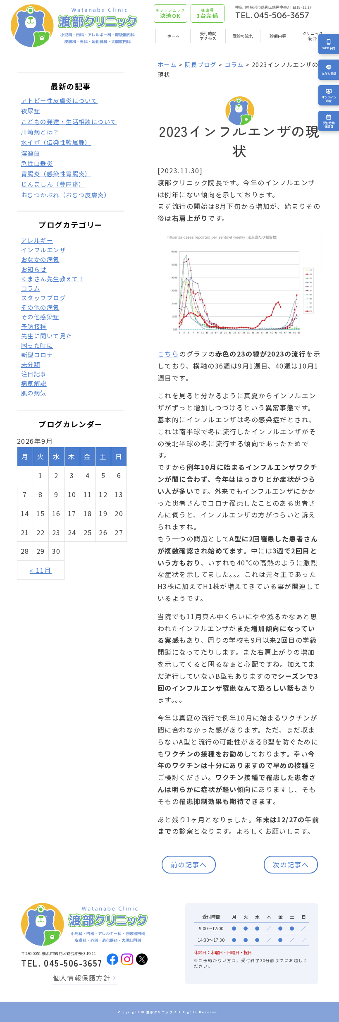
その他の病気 (40, 307)
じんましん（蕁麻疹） (53, 184)
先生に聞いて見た (46, 335)
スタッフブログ (43, 297)
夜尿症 (30, 110)
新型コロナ (37, 354)
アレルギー (37, 240)
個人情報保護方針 (82, 978)
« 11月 (41, 570)
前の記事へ (189, 864)
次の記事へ (291, 864)
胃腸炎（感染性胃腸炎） (56, 173)
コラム (234, 64)
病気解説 (34, 383)
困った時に (37, 345)
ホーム (173, 36)
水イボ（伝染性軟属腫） (56, 142)
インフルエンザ (43, 249)
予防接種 (34, 326)
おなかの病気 (40, 259)
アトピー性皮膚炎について (59, 100)
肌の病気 (34, 392)
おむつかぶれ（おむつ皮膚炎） (65, 194)
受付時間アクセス (208, 35)
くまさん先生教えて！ (52, 278)
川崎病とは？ (40, 131)
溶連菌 (30, 152)
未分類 (30, 364)
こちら (168, 354)
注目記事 (34, 373)
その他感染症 (40, 316)
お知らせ (34, 269)
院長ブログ (201, 64)
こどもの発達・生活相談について (69, 121)
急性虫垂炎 (37, 163)
